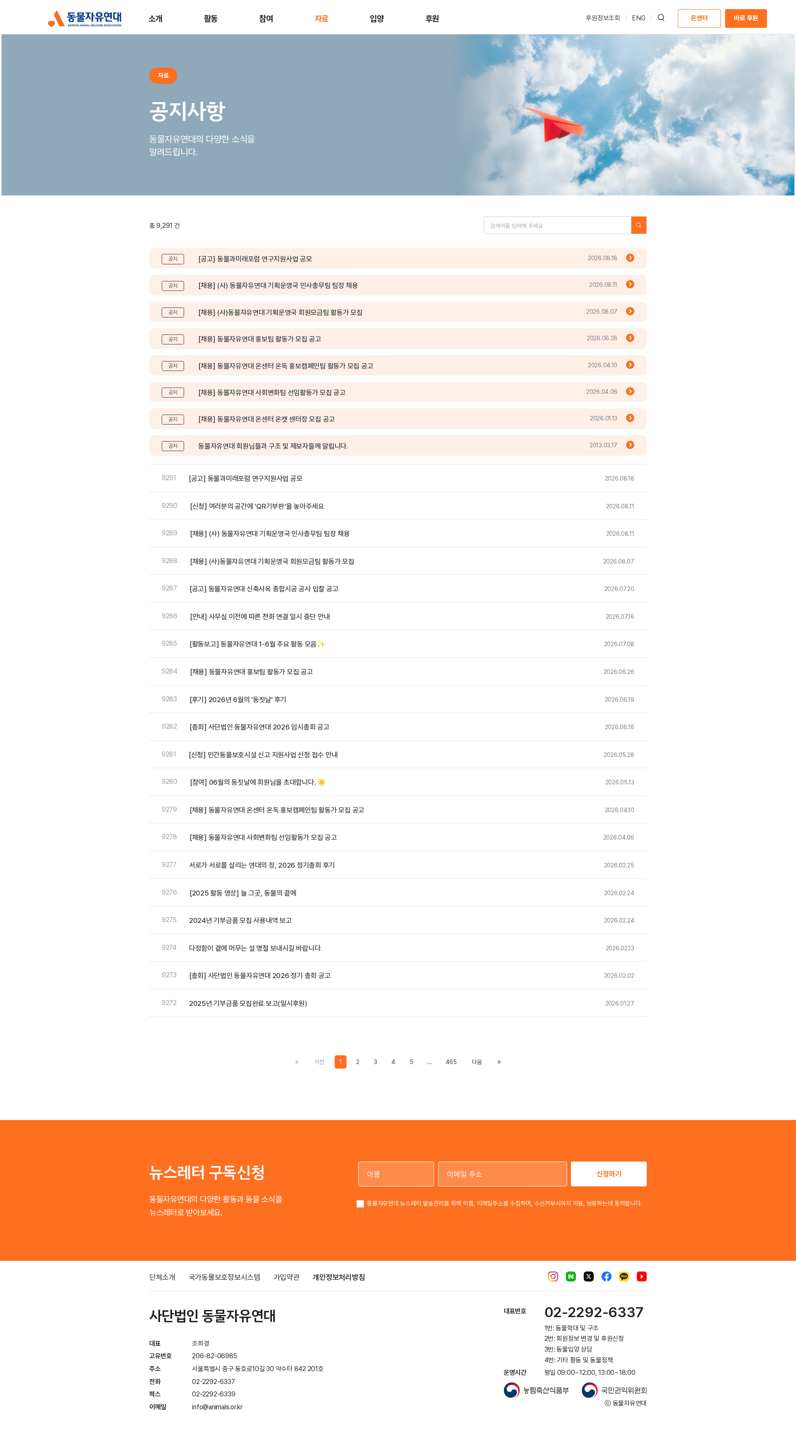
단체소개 (162, 1277)
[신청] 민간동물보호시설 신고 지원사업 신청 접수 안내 (263, 755)
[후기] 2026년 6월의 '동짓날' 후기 (237, 700)
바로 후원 (746, 18)
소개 (155, 19)
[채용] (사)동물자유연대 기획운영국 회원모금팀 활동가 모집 (280, 312)
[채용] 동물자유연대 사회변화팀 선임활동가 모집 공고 (272, 392)
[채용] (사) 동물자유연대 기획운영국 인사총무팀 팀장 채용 (278, 285)
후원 (432, 19)
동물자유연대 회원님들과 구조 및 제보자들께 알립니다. (273, 446)
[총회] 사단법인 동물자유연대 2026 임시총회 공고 (259, 727)
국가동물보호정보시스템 (224, 1277)
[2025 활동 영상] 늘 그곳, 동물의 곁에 (242, 893)
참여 (266, 19)
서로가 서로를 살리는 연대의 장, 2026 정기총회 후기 (262, 865)
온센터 (699, 18)
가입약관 (287, 1277)
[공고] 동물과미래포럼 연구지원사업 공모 (255, 259)
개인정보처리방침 (339, 1277)
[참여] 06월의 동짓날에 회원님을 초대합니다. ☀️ (258, 782)
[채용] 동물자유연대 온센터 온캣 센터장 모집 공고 (266, 419)
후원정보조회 (603, 18)
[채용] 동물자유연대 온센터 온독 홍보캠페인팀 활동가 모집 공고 (285, 366)
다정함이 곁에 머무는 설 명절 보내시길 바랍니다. (255, 948)
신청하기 (609, 1173)
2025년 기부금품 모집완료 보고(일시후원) (248, 1003)
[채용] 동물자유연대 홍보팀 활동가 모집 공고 (259, 339)
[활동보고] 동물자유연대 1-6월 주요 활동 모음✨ (257, 644)
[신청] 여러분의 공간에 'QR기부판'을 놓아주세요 (257, 506)
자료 (322, 19)
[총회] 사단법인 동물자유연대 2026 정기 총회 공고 (259, 975)
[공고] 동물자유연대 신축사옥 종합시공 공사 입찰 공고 (263, 589)
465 (451, 1062)
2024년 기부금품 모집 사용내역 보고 (240, 920)
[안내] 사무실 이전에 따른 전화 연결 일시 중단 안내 (260, 617)
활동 (211, 19)
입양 (377, 19)
